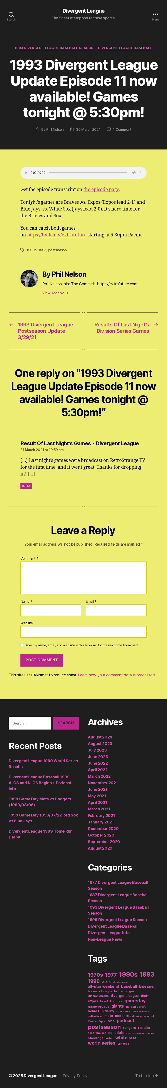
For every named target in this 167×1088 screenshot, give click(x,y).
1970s (95, 975)
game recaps (98, 1006)
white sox (126, 1037)
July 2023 (97, 750)
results (144, 1028)
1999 (94, 981)
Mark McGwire (140, 1011)
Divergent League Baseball (125, 48)
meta (108, 1016)
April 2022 (97, 769)
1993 (42, 250)
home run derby (101, 1011)
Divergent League (83, 11)
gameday (135, 1000)
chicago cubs (108, 991)
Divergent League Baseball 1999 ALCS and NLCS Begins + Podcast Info (40, 783)
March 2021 (99, 809)
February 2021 (101, 815)
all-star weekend (103, 986)
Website (26, 623)
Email (91, 602)
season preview (135, 1033)
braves (92, 991)
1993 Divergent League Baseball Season (54, 48)
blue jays (146, 986)
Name (26, 602)
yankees (123, 1043)
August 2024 (100, 737)
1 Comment (122, 129)
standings (96, 1038)
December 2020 (103, 828)
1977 (111, 975)
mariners (123, 1011)
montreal (149, 1016)
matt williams (95, 1016)
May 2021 (97, 796)
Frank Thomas (111, 1001)
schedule (116, 1033)
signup (150, 1033)
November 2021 (103, 783)
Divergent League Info (108, 932)
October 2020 (101, 835)
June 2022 (98, 763)
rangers (129, 1028)
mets (119, 1016)
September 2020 (104, 841)
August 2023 (100, 743)
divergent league (125, 996)
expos (93, 1001)
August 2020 (100, 848)
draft (145, 996)
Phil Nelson (55, 129)
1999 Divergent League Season (117, 919)
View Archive (55, 293)
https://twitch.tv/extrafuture (57, 235)
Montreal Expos (96, 1021)
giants (118, 1006)
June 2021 (97, 789)
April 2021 (97, 802)
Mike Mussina (134, 1016)
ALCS (106, 982)
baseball (129, 986)
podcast (125, 1020)
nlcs (111, 1021)
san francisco (97, 1033)
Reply (26, 485)
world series (101, 1043)
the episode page (101, 190)
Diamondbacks (98, 996)
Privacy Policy (75, 1075)
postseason (57, 250)
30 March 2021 (88, 129)
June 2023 (98, 756)
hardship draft (136, 1006)
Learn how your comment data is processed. (116, 675)
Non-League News (105, 939)
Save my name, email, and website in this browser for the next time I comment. (82, 645)
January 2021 (101, 822)
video (109, 1038)
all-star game (120, 982)
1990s (32, 250)
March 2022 (99, 776)
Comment (29, 558)
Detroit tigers (127, 991)
